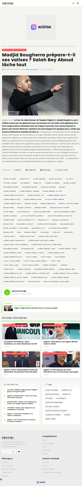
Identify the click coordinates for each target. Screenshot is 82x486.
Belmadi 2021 (8, 224)
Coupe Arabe (8, 212)
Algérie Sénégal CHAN (46, 249)
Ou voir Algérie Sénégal (54, 199)
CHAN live (56, 232)
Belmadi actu (43, 220)
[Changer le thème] (73, 3)
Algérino (64, 265)
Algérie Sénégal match (56, 195)
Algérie (67, 415)
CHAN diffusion (34, 282)
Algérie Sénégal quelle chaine (15, 277)
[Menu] (78, 3)
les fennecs (25, 183)
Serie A (44, 454)
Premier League (48, 443)
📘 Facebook (31, 170)
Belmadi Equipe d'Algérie (59, 208)
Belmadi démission (48, 204)
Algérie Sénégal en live (12, 273)
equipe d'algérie (9, 179)
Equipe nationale (56, 179)
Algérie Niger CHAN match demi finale (46, 245)
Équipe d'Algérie (7, 466)
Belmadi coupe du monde (69, 204)
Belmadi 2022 (8, 232)
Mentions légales (48, 469)
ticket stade (45, 257)
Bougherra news (67, 224)
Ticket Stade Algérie (11, 261)
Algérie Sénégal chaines (29, 191)
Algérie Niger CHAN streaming (15, 245)
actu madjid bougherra (58, 228)
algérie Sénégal (9, 191)
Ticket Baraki (59, 257)
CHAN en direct (9, 236)
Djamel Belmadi (39, 179)
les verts (70, 179)
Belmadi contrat (24, 208)
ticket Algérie (31, 257)
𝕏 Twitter (17, 170)
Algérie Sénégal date (11, 199)
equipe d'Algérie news (42, 212)
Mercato (5, 462)
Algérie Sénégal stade (12, 253)
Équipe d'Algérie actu (26, 220)
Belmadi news (8, 208)
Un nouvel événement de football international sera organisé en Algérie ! (33, 161)
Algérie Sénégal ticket (67, 249)
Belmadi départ (31, 232)
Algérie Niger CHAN (27, 236)
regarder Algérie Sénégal (44, 269)
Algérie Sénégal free (66, 269)
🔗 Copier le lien (61, 170)
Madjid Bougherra (48, 187)
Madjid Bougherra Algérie (65, 212)
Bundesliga (46, 450)
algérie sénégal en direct (13, 195)
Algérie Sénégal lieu (39, 277)
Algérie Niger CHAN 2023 (48, 236)
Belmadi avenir (41, 208)
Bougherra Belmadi (29, 187)
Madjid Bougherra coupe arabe (56, 282)
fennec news (50, 419)
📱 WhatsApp (45, 170)
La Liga (44, 447)
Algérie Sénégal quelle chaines (66, 273)
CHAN (19, 232)
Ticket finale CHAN (11, 265)
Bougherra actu (38, 228)
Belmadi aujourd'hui (60, 220)
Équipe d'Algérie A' (10, 216)
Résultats (5, 476)
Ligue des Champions (9, 469)
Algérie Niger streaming (47, 224)
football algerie (10, 183)
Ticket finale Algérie (30, 265)
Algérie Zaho (8, 269)
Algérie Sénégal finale (12, 204)
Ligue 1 (44, 440)
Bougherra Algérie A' (25, 224)
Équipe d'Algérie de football (17, 46)
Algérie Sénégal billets (12, 257)
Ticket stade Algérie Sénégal (35, 261)
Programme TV (7, 472)
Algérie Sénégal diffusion (13, 282)
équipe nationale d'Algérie (56, 411)
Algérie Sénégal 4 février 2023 (37, 273)
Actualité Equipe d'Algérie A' (32, 216)
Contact (45, 466)
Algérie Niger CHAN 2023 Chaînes (41, 240)
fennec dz (37, 183)
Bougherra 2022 (27, 249)
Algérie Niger (8, 220)
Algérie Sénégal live (36, 195)
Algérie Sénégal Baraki (60, 277)
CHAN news (44, 232)
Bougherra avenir (10, 249)
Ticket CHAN (56, 261)
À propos (45, 462)
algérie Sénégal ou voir (52, 191)
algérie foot (25, 179)
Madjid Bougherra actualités (60, 216)
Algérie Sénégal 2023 (56, 253)
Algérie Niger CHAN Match (14, 240)
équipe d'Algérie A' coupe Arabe (15, 228)
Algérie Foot (7, 120)
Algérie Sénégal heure (33, 199)
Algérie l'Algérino (49, 265)
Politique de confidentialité (52, 472)
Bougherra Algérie (10, 187)
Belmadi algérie (70, 183)
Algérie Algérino (24, 269)
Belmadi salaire (31, 204)
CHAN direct (69, 232)
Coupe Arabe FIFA (23, 212)
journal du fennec (52, 183)
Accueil (4, 46)
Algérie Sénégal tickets (34, 253)
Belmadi (62, 187)
